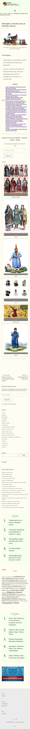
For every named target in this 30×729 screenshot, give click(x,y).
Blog (3, 711)
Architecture (18, 577)
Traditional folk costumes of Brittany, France (15, 523)
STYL (19, 600)
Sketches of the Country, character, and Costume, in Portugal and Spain (16, 124)
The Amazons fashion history (8, 486)
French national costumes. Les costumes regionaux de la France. (16, 95)
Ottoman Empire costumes (13, 595)
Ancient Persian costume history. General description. (14, 482)
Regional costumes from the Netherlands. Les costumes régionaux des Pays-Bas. (16, 110)
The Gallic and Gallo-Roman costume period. (12, 488)
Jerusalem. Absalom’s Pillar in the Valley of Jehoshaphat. (16, 648)
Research (4, 713)
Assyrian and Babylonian (7, 480)
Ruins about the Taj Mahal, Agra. (23, 377)
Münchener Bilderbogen (9, 594)
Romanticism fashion (12, 600)
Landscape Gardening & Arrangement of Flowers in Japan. (16, 532)
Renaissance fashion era (11, 599)
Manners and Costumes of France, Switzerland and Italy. (14, 122)
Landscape (14, 590)
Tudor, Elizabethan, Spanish (8, 427)
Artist (12, 578)
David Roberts (19, 583)
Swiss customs (24, 600)
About (3, 693)
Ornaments (4, 595)
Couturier (24, 581)
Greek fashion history (7, 474)
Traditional (18, 358)
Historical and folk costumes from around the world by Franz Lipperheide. (16, 105)
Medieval (4, 421)
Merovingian (4, 417)
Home (1, 13)
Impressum (4, 705)
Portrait (8, 597)
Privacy (3, 701)
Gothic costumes (7, 586)
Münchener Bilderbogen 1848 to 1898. (11, 503)
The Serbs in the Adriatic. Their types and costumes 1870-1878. (16, 130)
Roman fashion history (7, 484)
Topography (7, 603)
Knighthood (8, 590)
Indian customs (16, 588)
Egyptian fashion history (7, 472)
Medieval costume (14, 592)
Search (4, 453)
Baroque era (13, 580)
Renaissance (5, 425)
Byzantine (4, 415)
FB (16, 720)
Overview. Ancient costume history (10, 505)
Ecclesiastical (6, 585)
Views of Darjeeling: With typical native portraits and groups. (16, 87)
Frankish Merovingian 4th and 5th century (11, 492)
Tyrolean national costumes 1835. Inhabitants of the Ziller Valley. (14, 98)
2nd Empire (4, 439)
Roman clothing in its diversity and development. (13, 507)
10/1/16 (3, 28)
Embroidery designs (14, 584)
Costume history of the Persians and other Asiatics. (13, 490)
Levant (21, 590)
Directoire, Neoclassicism (7, 433)
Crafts (3, 583)
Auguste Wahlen (6, 580)
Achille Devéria (4, 576)
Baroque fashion (21, 580)
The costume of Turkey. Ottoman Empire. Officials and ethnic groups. (16, 90)
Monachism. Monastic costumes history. (11, 501)
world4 (7, 28)
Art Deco (4, 447)
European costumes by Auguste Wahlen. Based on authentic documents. (16, 115)
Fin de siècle (5, 443)
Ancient (3, 413)
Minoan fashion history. (7, 476)
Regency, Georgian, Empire (8, 435)
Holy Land (9, 588)
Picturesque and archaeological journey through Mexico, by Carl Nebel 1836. (16, 102)
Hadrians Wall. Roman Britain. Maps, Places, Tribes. (16, 632)
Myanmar (10, 13)
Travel (16, 603)
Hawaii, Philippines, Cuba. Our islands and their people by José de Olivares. (17, 119)
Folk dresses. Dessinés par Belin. (14, 117)
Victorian (4, 441)
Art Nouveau (5, 445)
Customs (14, 583)
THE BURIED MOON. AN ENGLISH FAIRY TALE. (16, 541)
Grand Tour (17, 587)
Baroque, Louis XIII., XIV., (8, 429)
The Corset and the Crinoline (8, 478)
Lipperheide (4, 592)
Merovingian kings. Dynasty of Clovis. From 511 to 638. (15, 558)
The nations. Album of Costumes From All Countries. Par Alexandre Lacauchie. (16, 107)
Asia (5, 13)
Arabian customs (10, 576)
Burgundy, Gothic (6, 423)
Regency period (14, 597)
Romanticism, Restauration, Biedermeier (11, 437)
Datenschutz (5, 703)
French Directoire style (22, 584)
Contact (3, 695)
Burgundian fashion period (15, 581)
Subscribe (8, 156)
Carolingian (4, 419)
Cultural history (8, 583)
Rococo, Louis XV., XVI (7, 431)
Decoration (25, 583)
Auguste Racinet (19, 578)
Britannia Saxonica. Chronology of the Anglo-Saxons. (8, 378)
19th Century (8, 358)
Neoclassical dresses (20, 594)
